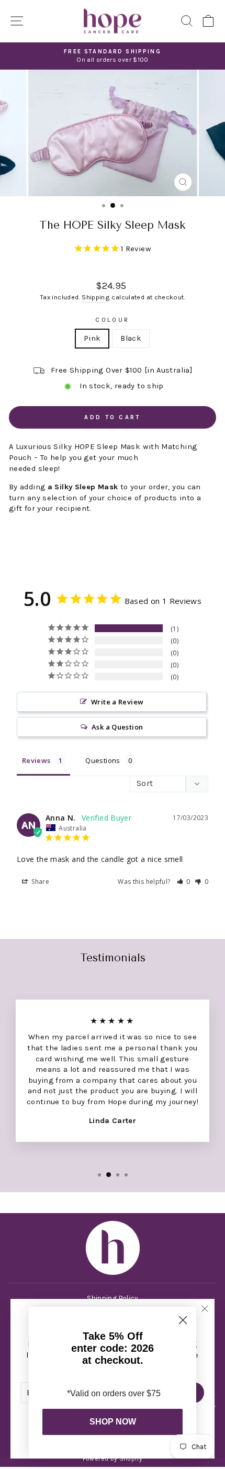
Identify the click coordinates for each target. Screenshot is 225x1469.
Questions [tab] (102, 760)
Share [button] (39, 881)
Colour (112, 319)
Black (130, 338)
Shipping (96, 297)
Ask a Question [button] (117, 727)
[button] (183, 881)
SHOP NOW (112, 1421)
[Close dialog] (183, 1320)
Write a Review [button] (117, 702)
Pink (92, 338)
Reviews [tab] (36, 760)
